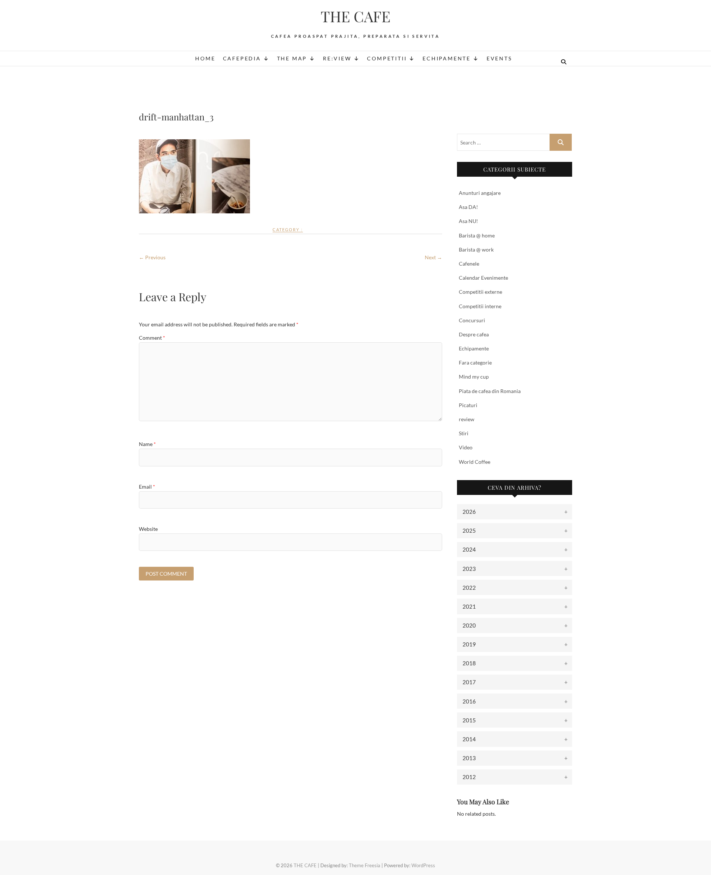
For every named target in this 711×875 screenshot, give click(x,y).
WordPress (423, 865)
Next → (433, 257)
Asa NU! (468, 221)
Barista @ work (476, 249)
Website (148, 529)
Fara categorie (475, 362)
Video (466, 447)
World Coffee (474, 462)
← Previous (152, 257)
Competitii (387, 58)
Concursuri (472, 320)
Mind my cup (474, 376)
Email (147, 486)
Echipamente (447, 58)
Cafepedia (242, 58)
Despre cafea (474, 334)
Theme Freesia (364, 865)
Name (147, 444)
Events (499, 58)
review (466, 419)
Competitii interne (480, 306)
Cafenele (469, 263)
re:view (337, 58)
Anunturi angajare (480, 193)
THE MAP (292, 58)
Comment (152, 338)
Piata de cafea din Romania (490, 391)
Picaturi (468, 405)
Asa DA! (468, 207)
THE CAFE (355, 16)
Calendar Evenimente (483, 278)
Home (205, 58)
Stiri (463, 433)
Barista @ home (477, 235)
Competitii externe (480, 292)
